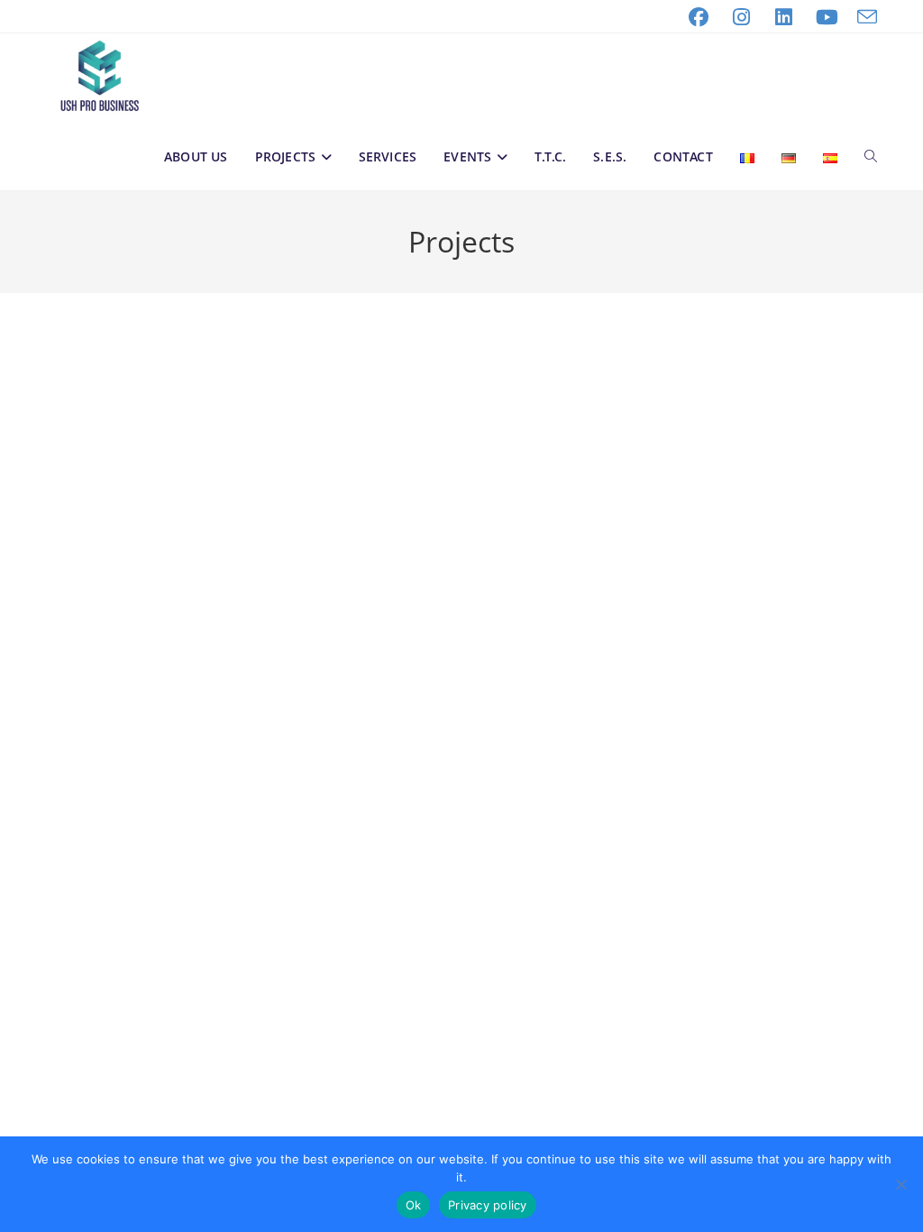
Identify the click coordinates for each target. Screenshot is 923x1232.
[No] (900, 1184)
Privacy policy (487, 1205)
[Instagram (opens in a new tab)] (741, 17)
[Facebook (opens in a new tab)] (698, 17)
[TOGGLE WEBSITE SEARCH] (871, 157)
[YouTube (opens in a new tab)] (826, 17)
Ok (414, 1205)
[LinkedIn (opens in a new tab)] (784, 17)
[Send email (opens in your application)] (862, 17)
